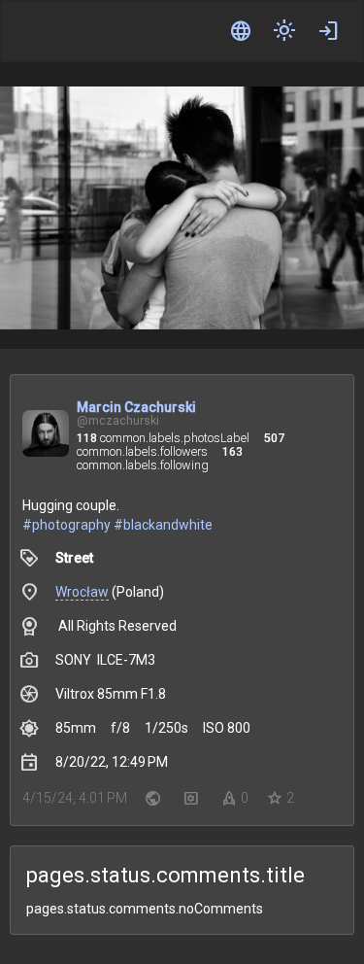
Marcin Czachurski (136, 407)
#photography (66, 525)
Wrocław (82, 592)
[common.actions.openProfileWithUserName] (45, 436)
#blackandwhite (163, 525)
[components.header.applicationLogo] (87, 31)
